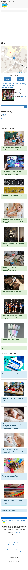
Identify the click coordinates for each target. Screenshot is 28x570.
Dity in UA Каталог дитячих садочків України (16, 520)
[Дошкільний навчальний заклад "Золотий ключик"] (14, 58)
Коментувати (10, 87)
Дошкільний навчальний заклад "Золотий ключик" (14, 84)
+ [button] (2, 48)
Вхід (2, 118)
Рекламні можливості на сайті (14, 551)
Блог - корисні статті (14, 553)
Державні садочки (20, 78)
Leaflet (15, 72)
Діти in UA (11, 2)
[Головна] (4, 4)
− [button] (2, 50)
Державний (23, 96)
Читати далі (4, 87)
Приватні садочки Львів (14, 540)
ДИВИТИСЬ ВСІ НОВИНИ (9, 510)
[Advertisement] (14, 27)
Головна (4, 11)
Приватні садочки (7, 78)
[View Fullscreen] (3, 53)
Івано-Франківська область (13, 11)
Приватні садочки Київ (14, 538)
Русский (4, 115)
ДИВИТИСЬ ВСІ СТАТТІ (8, 348)
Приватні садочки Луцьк (14, 542)
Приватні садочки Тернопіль (14, 544)
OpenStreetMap (19, 72)
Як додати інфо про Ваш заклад (14, 549)
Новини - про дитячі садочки (14, 555)
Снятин (19, 92)
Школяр (18, 532)
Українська (4, 114)
